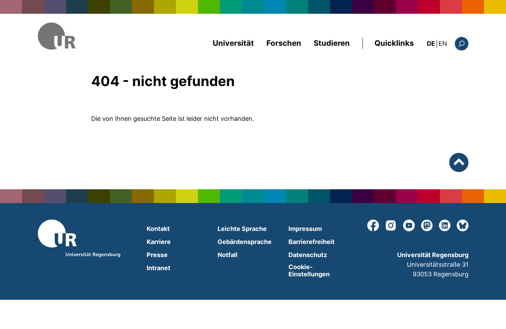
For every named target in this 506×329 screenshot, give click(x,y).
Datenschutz (307, 254)
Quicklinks (394, 43)
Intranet (158, 268)
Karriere (159, 241)
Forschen (283, 43)
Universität (233, 43)
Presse (157, 254)
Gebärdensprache (245, 241)
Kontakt (158, 228)
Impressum (305, 228)
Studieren (332, 43)
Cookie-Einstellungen (309, 270)
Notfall (228, 254)
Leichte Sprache (242, 228)
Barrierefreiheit (311, 241)
